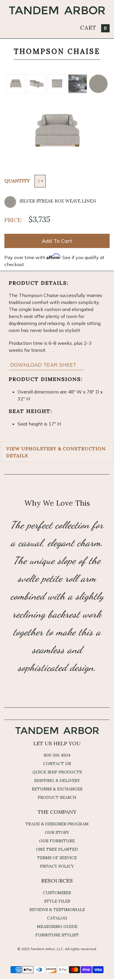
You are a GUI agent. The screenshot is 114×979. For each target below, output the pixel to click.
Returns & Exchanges (57, 789)
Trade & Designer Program (57, 824)
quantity (17, 181)
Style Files (57, 901)
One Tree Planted (57, 849)
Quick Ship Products (57, 772)
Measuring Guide (57, 926)
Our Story (57, 832)
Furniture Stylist (57, 935)
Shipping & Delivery (57, 780)
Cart (93, 27)
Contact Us (57, 763)
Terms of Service (57, 857)
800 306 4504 (57, 755)
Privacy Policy (57, 866)
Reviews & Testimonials (57, 909)
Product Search (57, 797)
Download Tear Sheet (44, 364)
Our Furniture (57, 840)
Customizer (57, 892)
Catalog (57, 918)
